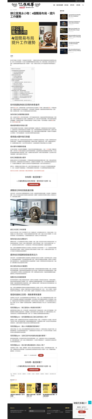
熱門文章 (72, 5)
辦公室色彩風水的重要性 (18, 87)
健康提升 (24, 373)
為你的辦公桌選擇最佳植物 (18, 72)
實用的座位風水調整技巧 (18, 84)
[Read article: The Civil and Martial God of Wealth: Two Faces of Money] (64, 51)
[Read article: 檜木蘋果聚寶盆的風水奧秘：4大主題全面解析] (50, 388)
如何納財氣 (15, 9)
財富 (52, 120)
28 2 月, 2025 (13, 397)
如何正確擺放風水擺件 (18, 77)
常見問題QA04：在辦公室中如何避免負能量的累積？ (23, 96)
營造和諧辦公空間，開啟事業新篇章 (19, 90)
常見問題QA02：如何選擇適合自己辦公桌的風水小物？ (23, 93)
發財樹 (14, 122)
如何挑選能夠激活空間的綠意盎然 (18, 70)
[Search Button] (83, 5)
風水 (19, 117)
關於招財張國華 (60, 5)
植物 (49, 107)
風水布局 (12, 375)
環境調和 (37, 373)
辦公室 (15, 107)
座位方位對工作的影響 (18, 83)
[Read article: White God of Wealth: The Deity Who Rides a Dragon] (64, 30)
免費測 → (82, 412)
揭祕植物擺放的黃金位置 (18, 73)
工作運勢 (29, 373)
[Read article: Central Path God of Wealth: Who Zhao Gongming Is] (64, 16)
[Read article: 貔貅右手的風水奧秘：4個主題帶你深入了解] (34, 388)
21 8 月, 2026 (71, 17)
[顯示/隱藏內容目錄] (32, 69)
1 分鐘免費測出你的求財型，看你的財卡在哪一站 (22, 82)
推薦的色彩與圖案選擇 (18, 89)
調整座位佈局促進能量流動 (17, 79)
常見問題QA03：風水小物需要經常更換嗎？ (21, 94)
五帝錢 (47, 149)
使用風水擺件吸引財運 (16, 75)
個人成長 (19, 373)
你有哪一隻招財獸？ (16, 80)
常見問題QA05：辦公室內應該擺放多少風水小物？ (23, 97)
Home (11, 9)
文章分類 (78, 5)
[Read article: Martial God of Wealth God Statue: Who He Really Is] (64, 23)
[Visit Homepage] (27, 5)
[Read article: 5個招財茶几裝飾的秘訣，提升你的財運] (17, 388)
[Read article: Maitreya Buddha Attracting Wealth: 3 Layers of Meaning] (64, 37)
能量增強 (42, 373)
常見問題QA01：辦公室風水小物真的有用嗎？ (22, 92)
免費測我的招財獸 (33, 184)
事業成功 (14, 373)
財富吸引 (47, 373)
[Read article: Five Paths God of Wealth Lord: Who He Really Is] (64, 44)
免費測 (40, 355)
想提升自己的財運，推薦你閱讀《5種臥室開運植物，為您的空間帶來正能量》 (27, 170)
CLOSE (90, 402)
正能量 (33, 373)
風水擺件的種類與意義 (18, 76)
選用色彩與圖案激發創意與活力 (18, 86)
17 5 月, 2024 (29, 397)
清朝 (19, 150)
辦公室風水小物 (53, 373)
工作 (39, 107)
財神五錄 (66, 5)
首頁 (54, 5)
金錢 (18, 122)
